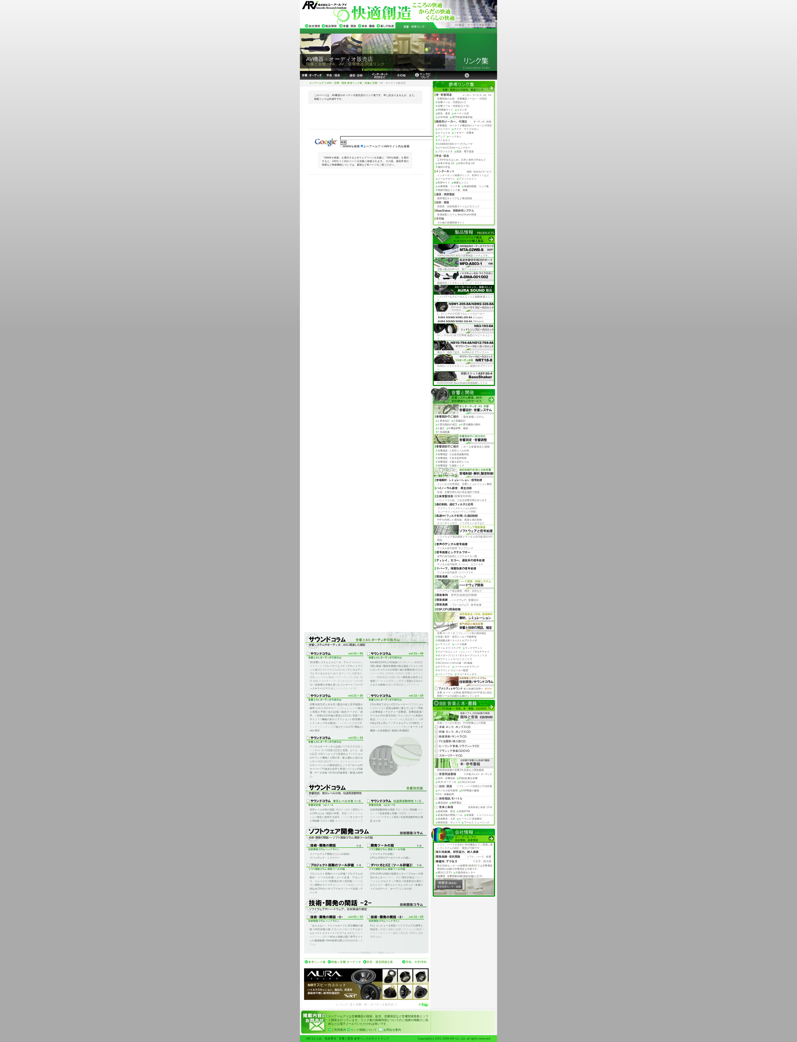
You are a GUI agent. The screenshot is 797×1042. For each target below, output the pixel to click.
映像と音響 (371, 83)
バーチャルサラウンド (466, 666)
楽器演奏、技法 (446, 811)
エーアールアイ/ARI (320, 83)
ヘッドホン (455, 136)
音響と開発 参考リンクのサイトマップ (364, 1038)
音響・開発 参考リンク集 (348, 83)
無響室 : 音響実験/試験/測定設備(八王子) (460, 876)
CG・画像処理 (446, 794)
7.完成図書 (444, 432)
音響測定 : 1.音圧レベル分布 (453, 450)
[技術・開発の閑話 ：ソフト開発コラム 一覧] (366, 834)
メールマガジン (446, 178)
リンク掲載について (364, 1029)
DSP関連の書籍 (470, 790)
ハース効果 (460, 644)
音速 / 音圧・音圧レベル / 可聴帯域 (457, 636)
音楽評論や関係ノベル (450, 815)
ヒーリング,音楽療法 (470, 818)
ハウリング (444, 644)
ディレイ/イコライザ (449, 648)
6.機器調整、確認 (458, 428)
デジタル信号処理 (448, 790)
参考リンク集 (317, 962)
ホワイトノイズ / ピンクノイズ (455, 659)
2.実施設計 (460, 420)
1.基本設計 (444, 420)
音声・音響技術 (446, 778)
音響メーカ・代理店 (452, 102)
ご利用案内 (338, 1029)
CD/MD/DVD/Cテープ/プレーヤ (455, 144)
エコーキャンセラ (467, 674)
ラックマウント (473, 648)
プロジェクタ (445, 151)
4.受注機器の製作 (470, 424)
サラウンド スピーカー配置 (453, 670)
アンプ (441, 136)
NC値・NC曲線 (455, 662)
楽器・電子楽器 (465, 151)
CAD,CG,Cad (467, 782)
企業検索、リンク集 (449, 186)
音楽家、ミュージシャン (480, 815)
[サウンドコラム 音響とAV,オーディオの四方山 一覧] (366, 641)
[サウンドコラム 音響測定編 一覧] (366, 789)
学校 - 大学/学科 (416, 962)
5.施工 (441, 428)
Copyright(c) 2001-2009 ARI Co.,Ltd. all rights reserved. (454, 1038)
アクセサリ (444, 140)
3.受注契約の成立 (447, 424)
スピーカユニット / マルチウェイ (463, 651)
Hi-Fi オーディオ (447, 782)
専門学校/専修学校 (462, 117)
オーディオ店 (461, 113)
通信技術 (443, 802)
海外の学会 (444, 167)
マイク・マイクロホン (466, 129)
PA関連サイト (445, 109)
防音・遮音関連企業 (380, 962)
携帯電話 (456, 802)
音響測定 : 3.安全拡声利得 (452, 458)
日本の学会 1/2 (446, 163)
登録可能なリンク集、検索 (453, 190)
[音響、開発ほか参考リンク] (414, 27)
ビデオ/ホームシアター (454, 147)
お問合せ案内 (392, 1029)
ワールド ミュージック (476, 822)
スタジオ (462, 109)
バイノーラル (445, 674)
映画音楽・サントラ (449, 822)
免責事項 (330, 1038)
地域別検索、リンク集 (476, 186)
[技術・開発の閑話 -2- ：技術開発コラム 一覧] (366, 905)
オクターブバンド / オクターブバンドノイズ (462, 655)
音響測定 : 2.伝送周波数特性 (453, 454)
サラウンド (444, 666)
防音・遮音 (444, 113)
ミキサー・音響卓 (464, 132)
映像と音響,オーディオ (346, 962)
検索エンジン (461, 182)
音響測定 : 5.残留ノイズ (451, 465)
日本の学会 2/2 (466, 163)
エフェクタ (444, 132)
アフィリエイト (467, 178)
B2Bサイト (444, 182)
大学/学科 (443, 117)
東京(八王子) (445, 872)
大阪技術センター (466, 872)
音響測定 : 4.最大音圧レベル (453, 461)
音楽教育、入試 (446, 818)
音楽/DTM (464, 811)
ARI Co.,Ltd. (314, 1038)
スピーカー (444, 129)
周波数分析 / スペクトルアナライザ (457, 640)
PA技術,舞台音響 (468, 778)
